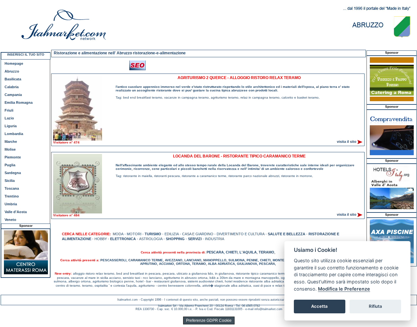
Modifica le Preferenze (344, 289)
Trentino (12, 196)
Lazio (9, 118)
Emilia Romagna (19, 102)
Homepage (14, 63)
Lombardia (14, 134)
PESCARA (215, 252)
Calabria (12, 87)
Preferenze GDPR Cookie (209, 320)
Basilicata (13, 79)
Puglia (10, 165)
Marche (11, 141)
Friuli (9, 110)
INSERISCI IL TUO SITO (25, 54)
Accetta (319, 306)
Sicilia (10, 181)
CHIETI (231, 252)
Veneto (10, 220)
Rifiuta (375, 306)
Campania (13, 95)
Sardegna (13, 173)
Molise (10, 149)
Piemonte (13, 157)
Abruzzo (12, 71)
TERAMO (266, 252)
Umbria (11, 204)
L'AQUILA (248, 252)
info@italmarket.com (268, 309)
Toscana (12, 188)
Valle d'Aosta (16, 212)
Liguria (11, 126)
